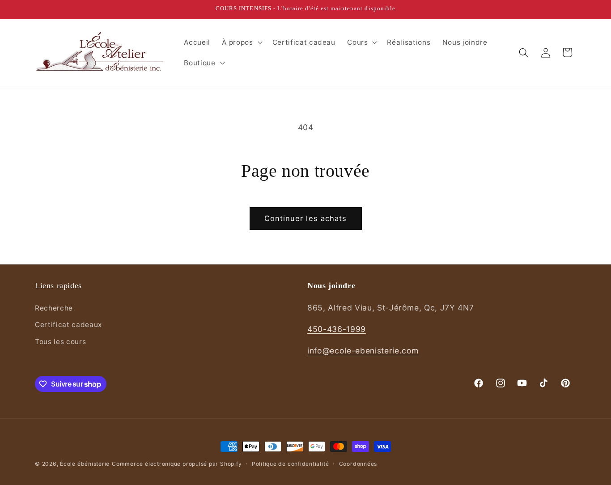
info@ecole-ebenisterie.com (363, 350)
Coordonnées (358, 463)
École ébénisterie (85, 463)
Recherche (54, 308)
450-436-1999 (336, 329)
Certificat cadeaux (68, 324)
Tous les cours (60, 341)
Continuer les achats (305, 218)
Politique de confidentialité (290, 463)
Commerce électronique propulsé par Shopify (177, 463)
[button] (241, 42)
